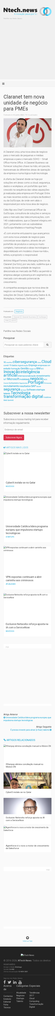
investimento (43, 375)
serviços (23, 390)
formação (15, 368)
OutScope (42, 317)
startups (40, 389)
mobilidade (25, 379)
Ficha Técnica (7, 1006)
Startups (20, 998)
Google (31, 369)
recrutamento (11, 386)
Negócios (19, 311)
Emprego (32, 365)
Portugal (36, 382)
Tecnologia (20, 392)
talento (7, 393)
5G (5, 362)
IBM (38, 368)
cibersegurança (25, 362)
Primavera (47, 383)
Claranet (16, 317)
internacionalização (27, 376)
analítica (9, 362)
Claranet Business (29, 317)
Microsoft (13, 379)
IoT (5, 379)
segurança (12, 389)
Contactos (8, 996)
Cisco (39, 362)
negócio (36, 378)
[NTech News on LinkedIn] (15, 982)
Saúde (38, 386)
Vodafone (47, 397)
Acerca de (7, 987)
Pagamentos (23, 383)
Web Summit (9, 400)
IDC (42, 369)
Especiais (34, 985)
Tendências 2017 (34, 994)
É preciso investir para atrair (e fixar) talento (30, 730)
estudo (7, 368)
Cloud (46, 361)
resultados (25, 386)
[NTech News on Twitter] (10, 982)
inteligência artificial (22, 373)
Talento (19, 1001)
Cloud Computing (34, 999)
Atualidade (21, 993)
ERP (49, 365)
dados (14, 365)
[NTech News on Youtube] (20, 982)
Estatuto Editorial (7, 1000)
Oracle (6, 383)
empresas (42, 365)
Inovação (12, 371)
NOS (45, 379)
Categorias (21, 985)
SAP (33, 386)
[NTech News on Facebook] (5, 982)
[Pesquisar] (47, 345)
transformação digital (23, 396)
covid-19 (7, 365)
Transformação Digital (34, 1005)
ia (35, 369)
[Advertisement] (27, 51)
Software (31, 389)
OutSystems (14, 383)
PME (7, 320)
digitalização (23, 365)
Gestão (25, 368)
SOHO (13, 320)
